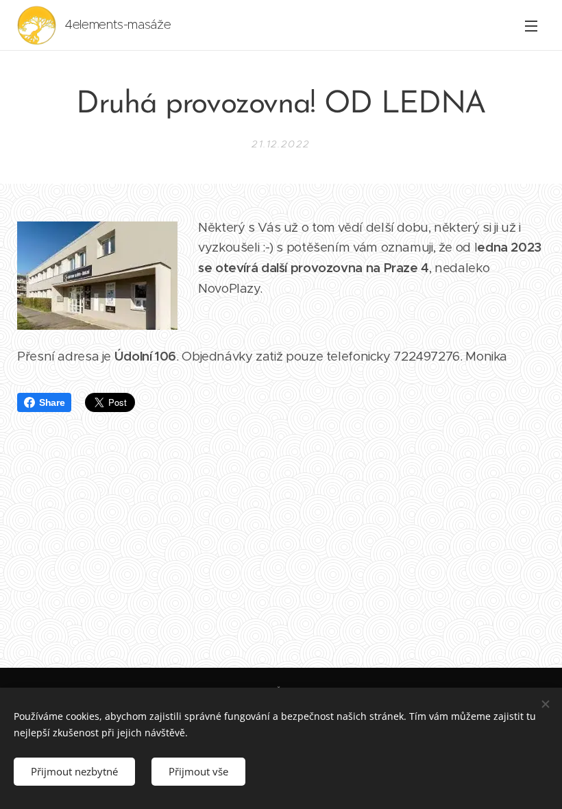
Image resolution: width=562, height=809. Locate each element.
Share (51, 402)
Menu (531, 25)
